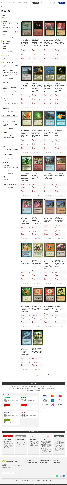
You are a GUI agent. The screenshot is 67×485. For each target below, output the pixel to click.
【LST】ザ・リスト (7, 179)
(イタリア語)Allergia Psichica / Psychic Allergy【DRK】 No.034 (25, 220)
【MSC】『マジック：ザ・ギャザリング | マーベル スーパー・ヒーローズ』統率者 (10, 74)
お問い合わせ (56, 460)
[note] (57, 476)
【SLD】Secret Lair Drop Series (10, 149)
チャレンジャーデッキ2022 (9, 121)
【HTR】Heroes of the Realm (10, 184)
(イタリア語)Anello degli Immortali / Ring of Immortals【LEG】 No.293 (25, 308)
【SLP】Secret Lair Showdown (10, 152)
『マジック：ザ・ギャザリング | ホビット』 (10, 24)
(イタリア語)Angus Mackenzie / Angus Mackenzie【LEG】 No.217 (37, 350)
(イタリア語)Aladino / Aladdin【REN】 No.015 (36, 176)
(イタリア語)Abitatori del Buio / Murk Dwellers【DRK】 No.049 (48, 42)
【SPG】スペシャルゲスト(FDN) (10, 85)
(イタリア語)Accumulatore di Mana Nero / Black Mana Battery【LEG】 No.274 (60, 87)
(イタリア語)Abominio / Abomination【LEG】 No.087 (59, 41)
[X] (53, 476)
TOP (1, 6)
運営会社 (18, 480)
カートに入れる (26, 62)
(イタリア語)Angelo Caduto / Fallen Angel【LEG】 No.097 (59, 308)
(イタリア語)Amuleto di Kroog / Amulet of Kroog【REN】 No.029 (60, 263)
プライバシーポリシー (46, 480)
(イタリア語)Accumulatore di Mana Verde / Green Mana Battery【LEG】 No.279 (37, 133)
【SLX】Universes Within (9, 100)
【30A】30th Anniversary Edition (9, 155)
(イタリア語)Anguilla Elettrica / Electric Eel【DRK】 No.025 (25, 351)
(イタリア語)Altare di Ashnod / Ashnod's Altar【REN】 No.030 (36, 220)
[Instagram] (60, 476)
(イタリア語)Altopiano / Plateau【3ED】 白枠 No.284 (48, 219)
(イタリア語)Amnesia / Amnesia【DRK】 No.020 (25, 262)
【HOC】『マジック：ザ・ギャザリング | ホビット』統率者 (10, 69)
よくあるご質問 (43, 462)
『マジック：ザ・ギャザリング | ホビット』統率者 (10, 28)
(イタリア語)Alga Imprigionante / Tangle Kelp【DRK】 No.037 (48, 176)
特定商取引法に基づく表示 (28, 480)
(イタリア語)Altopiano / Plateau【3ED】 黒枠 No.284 (59, 219)
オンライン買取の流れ (32, 462)
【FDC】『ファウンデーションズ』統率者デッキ (10, 88)
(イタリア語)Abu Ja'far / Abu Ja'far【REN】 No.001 (25, 86)
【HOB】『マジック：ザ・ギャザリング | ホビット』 (10, 65)
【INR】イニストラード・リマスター (10, 103)
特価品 (4, 46)
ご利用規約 (37, 480)
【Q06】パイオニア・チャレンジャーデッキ (10, 124)
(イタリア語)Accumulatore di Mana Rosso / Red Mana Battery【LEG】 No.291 (25, 133)
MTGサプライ (6, 43)
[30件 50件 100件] (4, 17)
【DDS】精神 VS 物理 (7, 170)
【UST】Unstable (7, 140)
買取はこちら (61, 2)
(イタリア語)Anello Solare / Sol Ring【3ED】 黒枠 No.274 (48, 307)
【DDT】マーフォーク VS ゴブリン (10, 167)
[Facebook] (63, 476)
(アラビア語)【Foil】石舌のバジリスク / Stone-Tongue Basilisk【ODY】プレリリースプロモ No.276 (26, 43)
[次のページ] (52, 375)
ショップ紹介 (56, 462)
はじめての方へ (30, 460)
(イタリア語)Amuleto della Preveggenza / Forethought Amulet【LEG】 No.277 (48, 264)
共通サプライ (6, 58)
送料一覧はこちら (45, 449)
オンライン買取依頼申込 (45, 460)
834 (49, 374)
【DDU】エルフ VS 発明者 (8, 165)
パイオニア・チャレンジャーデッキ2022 (10, 118)
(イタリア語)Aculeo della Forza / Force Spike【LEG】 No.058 (59, 132)
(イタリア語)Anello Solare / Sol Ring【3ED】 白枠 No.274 (37, 307)
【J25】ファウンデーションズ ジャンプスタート (10, 107)
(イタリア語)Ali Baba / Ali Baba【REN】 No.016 (59, 175)
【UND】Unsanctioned (8, 137)
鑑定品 (4, 48)
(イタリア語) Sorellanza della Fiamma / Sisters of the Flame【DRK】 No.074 (37, 42)
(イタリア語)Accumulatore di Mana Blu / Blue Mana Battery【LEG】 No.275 (48, 87)
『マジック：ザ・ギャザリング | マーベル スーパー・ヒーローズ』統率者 (10, 33)
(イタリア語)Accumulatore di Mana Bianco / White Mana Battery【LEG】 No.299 (37, 87)
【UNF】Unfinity (7, 135)
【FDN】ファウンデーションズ (9, 91)
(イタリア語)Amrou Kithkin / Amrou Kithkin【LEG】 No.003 (37, 262)
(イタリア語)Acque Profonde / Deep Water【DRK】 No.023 (48, 132)
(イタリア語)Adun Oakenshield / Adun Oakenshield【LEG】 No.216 (25, 177)
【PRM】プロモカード (8, 182)
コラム (55, 2)
